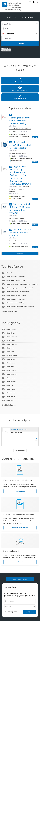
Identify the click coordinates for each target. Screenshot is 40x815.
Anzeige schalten (20, 491)
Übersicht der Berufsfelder (10, 311)
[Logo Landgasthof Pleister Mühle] (5, 144)
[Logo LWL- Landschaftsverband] (5, 206)
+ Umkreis (6, 38)
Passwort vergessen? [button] (10, 612)
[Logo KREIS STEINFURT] (5, 169)
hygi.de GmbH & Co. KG (19, 429)
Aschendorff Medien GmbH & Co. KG (20, 129)
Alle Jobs (12, 126)
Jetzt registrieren (20, 579)
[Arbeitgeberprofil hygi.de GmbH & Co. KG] (6, 434)
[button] (36, 38)
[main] (20, 320)
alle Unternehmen (20, 450)
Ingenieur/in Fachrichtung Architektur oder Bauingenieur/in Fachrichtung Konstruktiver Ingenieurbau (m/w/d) (20, 175)
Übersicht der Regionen (9, 405)
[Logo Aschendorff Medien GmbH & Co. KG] (5, 117)
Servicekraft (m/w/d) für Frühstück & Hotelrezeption (20, 145)
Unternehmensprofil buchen (20, 527)
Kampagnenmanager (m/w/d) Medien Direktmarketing (19, 121)
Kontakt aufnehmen (20, 562)
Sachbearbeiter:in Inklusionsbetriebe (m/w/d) (20, 233)
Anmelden (29, 612)
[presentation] (30, 2)
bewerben (34, 137)
